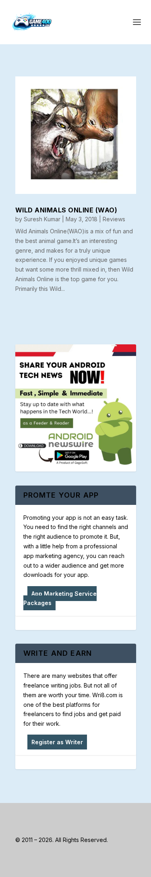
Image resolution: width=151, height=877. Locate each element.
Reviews (114, 219)
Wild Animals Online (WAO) (66, 210)
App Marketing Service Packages (60, 598)
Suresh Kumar (42, 219)
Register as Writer (57, 742)
